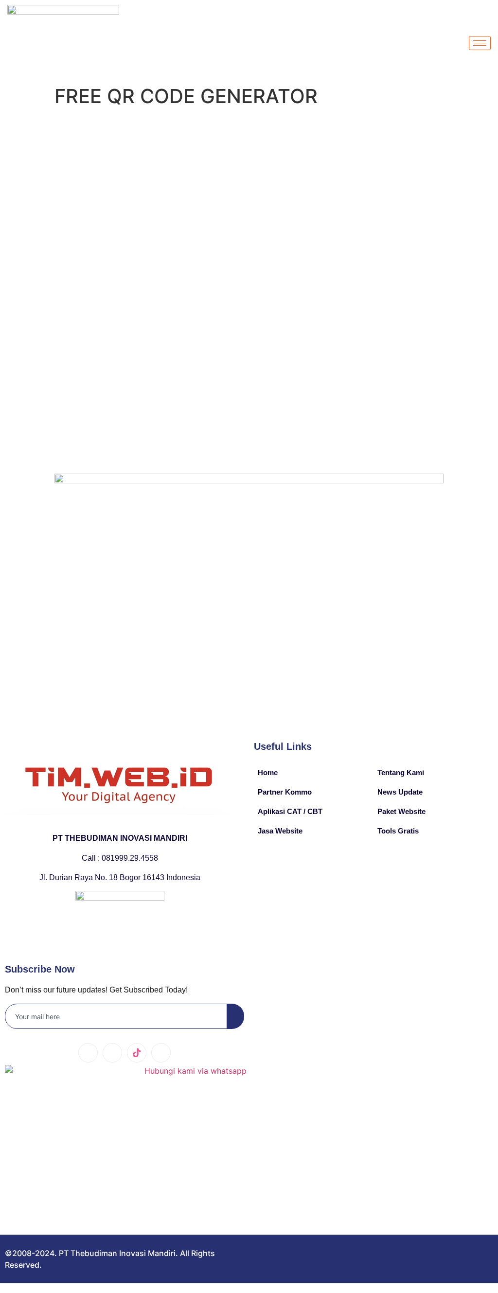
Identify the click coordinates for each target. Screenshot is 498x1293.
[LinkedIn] (112, 1053)
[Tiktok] (136, 1053)
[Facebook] (88, 1053)
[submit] (235, 1016)
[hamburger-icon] (480, 43)
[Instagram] (161, 1053)
